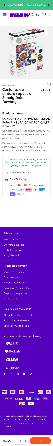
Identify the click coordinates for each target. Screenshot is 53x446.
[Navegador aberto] (5, 14)
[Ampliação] (46, 33)
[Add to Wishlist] (49, 84)
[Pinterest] (18, 373)
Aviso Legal (30, 421)
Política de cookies (8, 423)
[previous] (5, 5)
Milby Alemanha (12, 255)
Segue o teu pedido (14, 271)
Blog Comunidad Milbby (17, 320)
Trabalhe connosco (14, 250)
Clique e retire (11, 298)
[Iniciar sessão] (37, 14)
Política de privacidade (21, 421)
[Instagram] (11, 373)
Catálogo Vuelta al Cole (16, 325)
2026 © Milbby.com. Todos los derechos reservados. (26, 416)
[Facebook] (4, 373)
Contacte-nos (11, 277)
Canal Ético (41, 421)
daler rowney (9, 85)
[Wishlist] (43, 15)
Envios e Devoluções (15, 282)
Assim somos (11, 239)
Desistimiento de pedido (17, 287)
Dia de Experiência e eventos (19, 315)
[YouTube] (24, 373)
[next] (48, 5)
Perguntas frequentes (15, 293)
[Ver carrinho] (50, 14)
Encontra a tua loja (14, 244)
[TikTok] (31, 373)
